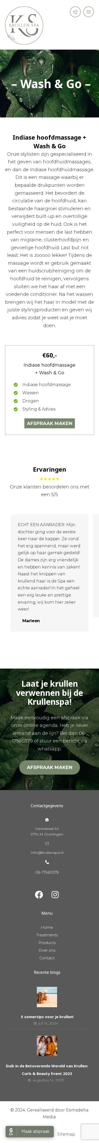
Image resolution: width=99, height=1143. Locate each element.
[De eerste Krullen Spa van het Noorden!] (24, 25)
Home (47, 927)
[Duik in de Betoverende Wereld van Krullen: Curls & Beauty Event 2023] (47, 1046)
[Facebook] (39, 894)
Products (47, 942)
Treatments (47, 935)
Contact (47, 957)
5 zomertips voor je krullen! (47, 1016)
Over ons (47, 950)
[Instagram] (55, 894)
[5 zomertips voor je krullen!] (47, 997)
